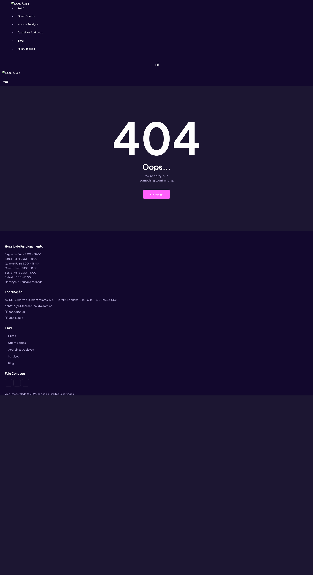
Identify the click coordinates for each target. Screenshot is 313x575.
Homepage (156, 194)
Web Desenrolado (16, 394)
